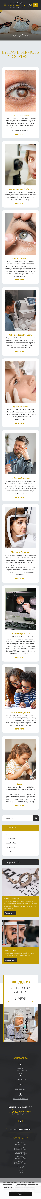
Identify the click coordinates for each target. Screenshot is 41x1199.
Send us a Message (20, 1099)
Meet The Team (11, 843)
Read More (19, 134)
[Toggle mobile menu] (5, 5)
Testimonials (10, 847)
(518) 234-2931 (20, 1080)
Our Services (10, 839)
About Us (9, 834)
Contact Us (10, 851)
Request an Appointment (20, 999)
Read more (9, 913)
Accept (20, 1194)
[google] (20, 1121)
